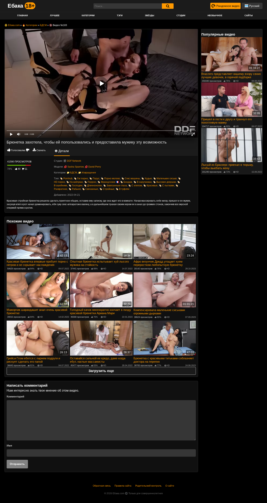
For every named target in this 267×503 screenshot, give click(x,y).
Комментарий (15, 396)
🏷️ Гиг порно (81, 178)
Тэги (120, 15)
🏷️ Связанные (90, 189)
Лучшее (54, 15)
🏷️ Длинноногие (93, 185)
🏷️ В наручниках (142, 182)
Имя (9, 445)
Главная (22, 15)
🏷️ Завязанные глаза (115, 185)
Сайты (249, 15)
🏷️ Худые (146, 178)
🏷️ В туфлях (122, 189)
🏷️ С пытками (166, 185)
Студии (181, 15)
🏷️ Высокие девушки (164, 182)
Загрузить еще (101, 371)
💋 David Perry (93, 166)
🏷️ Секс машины (130, 178)
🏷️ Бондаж (126, 182)
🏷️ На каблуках (74, 182)
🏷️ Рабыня (74, 189)
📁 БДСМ (72, 172)
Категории (88, 15)
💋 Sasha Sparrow (74, 166)
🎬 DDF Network (72, 161)
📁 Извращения (87, 172)
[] (168, 6)
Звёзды (149, 15)
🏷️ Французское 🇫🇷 (108, 182)
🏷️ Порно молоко (110, 178)
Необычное (215, 15)
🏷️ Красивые (150, 185)
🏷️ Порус (94, 178)
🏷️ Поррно (90, 182)
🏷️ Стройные (106, 189)
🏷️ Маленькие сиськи (165, 178)
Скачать (41, 150)
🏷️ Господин (75, 185)
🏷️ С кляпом (135, 185)
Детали (63, 151)
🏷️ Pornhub (66, 178)
